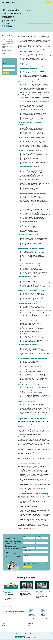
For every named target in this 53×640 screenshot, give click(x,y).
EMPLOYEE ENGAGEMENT (6, 23)
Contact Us (4, 625)
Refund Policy (31, 625)
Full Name (25, 536)
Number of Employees (27, 545)
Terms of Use (31, 627)
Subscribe (6, 72)
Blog (3, 7)
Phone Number (39, 536)
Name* (4, 63)
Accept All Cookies (20, 637)
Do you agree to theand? (36, 563)
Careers (3, 627)
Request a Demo (27, 566)
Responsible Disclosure (33, 629)
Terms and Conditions (35, 563)
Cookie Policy (6, 634)
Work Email (38, 541)
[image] (49, 591)
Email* (4, 68)
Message (27, 555)
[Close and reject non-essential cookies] (52, 633)
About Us (3, 623)
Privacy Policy (45, 563)
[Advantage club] (9, 2)
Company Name (26, 541)
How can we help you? (27, 550)
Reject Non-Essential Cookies (31, 637)
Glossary (30, 630)
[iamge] (3, 591)
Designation (38, 545)
